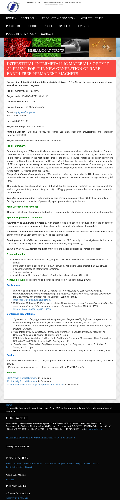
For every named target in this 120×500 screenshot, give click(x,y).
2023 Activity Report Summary (22, 381)
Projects (15, 27)
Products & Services (59, 19)
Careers (67, 27)
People (49, 26)
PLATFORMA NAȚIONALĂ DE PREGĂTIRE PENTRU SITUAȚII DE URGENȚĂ (40, 437)
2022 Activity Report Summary (22, 377)
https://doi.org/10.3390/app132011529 (32, 299)
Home (12, 19)
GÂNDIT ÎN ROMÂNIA (17, 498)
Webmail (10, 479)
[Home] (13, 7)
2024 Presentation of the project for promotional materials (35, 384)
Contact (47, 34)
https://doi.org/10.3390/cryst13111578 (32, 309)
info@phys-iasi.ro (94, 429)
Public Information (22, 35)
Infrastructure (93, 19)
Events (83, 26)
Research (30, 19)
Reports (33, 26)
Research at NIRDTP (46, 50)
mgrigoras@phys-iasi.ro (26, 112)
